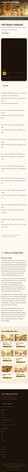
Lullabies (3, 449)
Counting (3, 452)
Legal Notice (10, 469)
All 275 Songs (4, 415)
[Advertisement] (14, 54)
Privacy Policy (17, 469)
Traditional (5, 33)
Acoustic (3, 447)
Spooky (2, 454)
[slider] (16, 72)
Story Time (3, 422)
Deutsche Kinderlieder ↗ (8, 406)
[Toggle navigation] (25, 3)
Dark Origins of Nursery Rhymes (8, 425)
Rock (2, 436)
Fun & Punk (3, 441)
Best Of (3, 417)
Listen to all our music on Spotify (15, 18)
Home (2, 412)
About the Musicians (5, 420)
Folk (2, 433)
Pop (2, 438)
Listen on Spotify (8, 403)
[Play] (4, 73)
